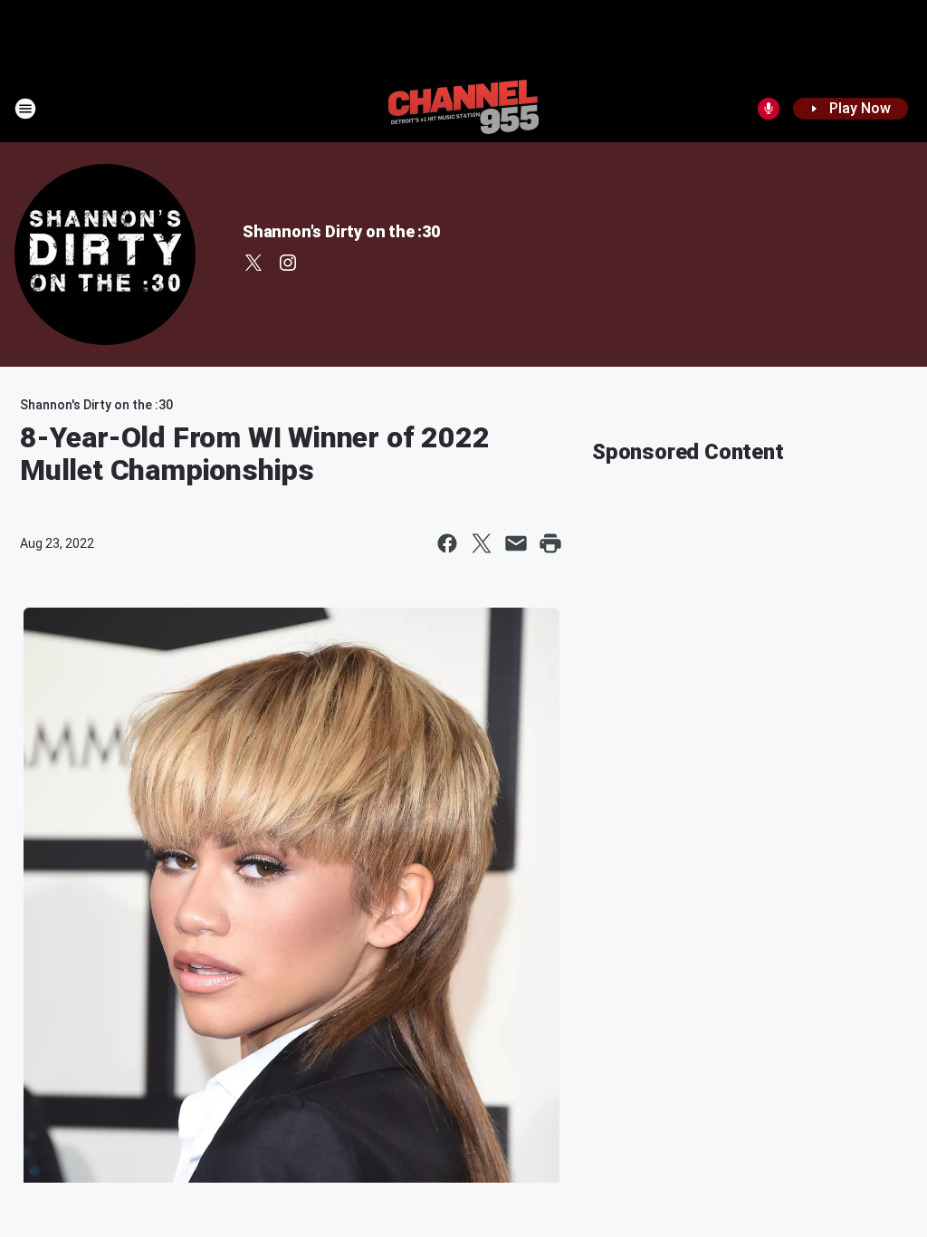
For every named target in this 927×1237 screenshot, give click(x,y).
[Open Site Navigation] (25, 109)
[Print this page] (550, 543)
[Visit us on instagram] (288, 262)
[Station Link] (463, 109)
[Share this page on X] (481, 543)
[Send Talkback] (768, 109)
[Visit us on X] (253, 262)
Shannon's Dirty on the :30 (341, 231)
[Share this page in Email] (516, 543)
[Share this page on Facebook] (447, 543)
